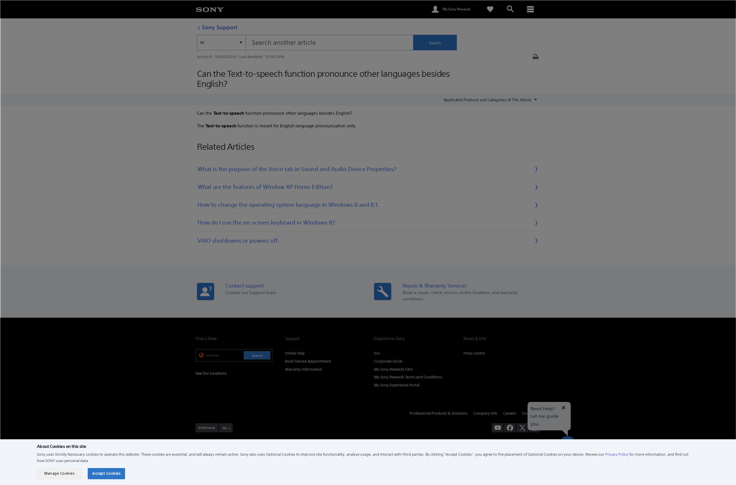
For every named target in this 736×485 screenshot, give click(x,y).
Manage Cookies (59, 473)
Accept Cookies (106, 473)
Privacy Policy (616, 454)
